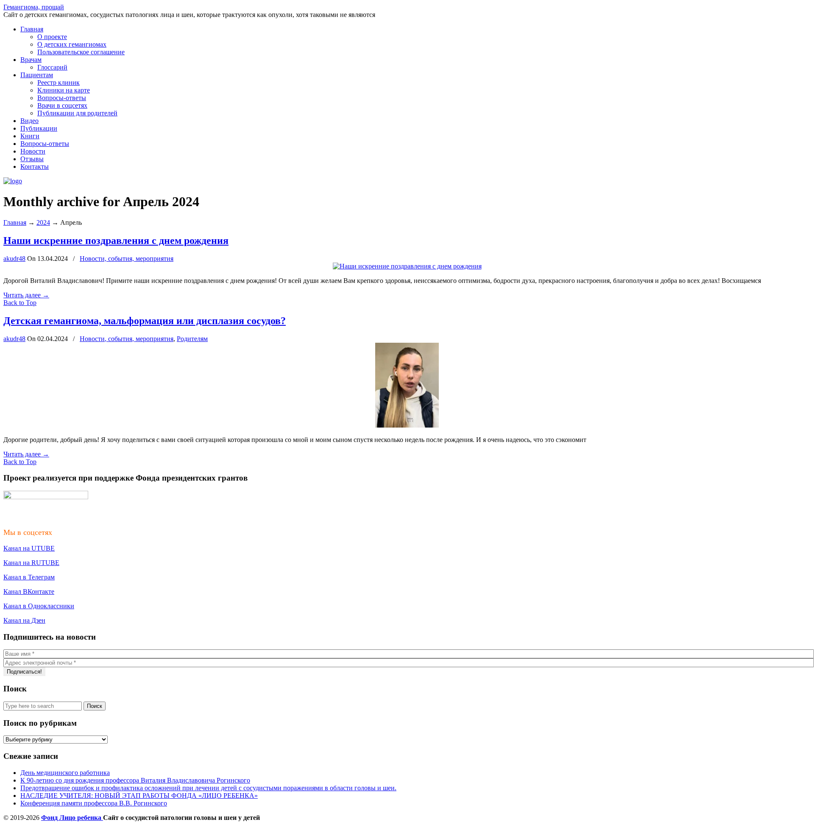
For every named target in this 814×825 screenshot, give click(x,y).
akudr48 (14, 258)
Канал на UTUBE (29, 548)
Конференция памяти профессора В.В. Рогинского (93, 803)
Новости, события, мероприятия (126, 258)
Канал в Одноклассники (38, 606)
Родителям (192, 338)
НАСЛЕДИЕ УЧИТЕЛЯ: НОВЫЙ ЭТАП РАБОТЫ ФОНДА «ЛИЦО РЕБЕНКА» (139, 795)
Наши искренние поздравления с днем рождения (116, 240)
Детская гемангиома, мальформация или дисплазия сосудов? (144, 320)
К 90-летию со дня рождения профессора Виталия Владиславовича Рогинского (135, 780)
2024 (43, 222)
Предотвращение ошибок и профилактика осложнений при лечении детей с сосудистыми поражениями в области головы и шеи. (208, 787)
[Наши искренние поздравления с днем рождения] (407, 266)
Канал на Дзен (24, 620)
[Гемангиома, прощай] (12, 181)
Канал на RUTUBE (31, 562)
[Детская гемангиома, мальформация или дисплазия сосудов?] (407, 425)
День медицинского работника (65, 772)
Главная (14, 222)
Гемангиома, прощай (33, 7)
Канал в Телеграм (29, 577)
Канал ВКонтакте (28, 591)
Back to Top (19, 302)
